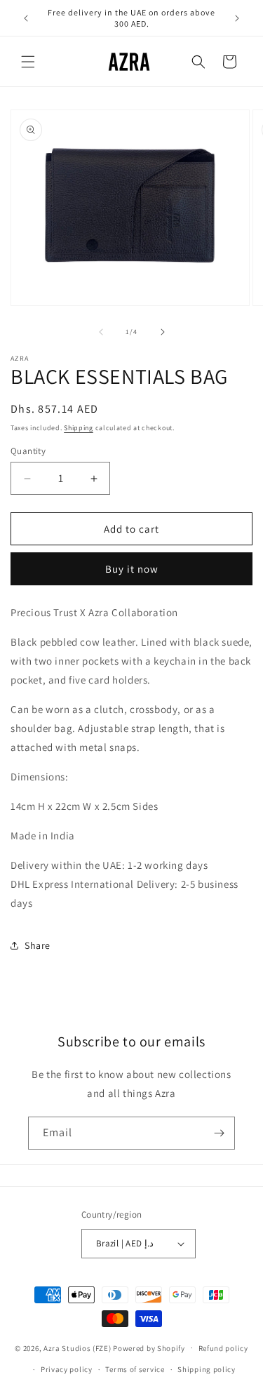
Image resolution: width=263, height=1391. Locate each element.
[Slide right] (162, 332)
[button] (28, 61)
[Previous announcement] (26, 18)
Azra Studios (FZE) (77, 1347)
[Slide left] (101, 332)
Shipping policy (206, 1369)
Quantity (28, 451)
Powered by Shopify (149, 1347)
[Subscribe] (218, 1133)
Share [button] (37, 945)
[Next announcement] (237, 18)
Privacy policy (67, 1369)
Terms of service (134, 1369)
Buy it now (132, 568)
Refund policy (223, 1348)
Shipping (78, 427)
